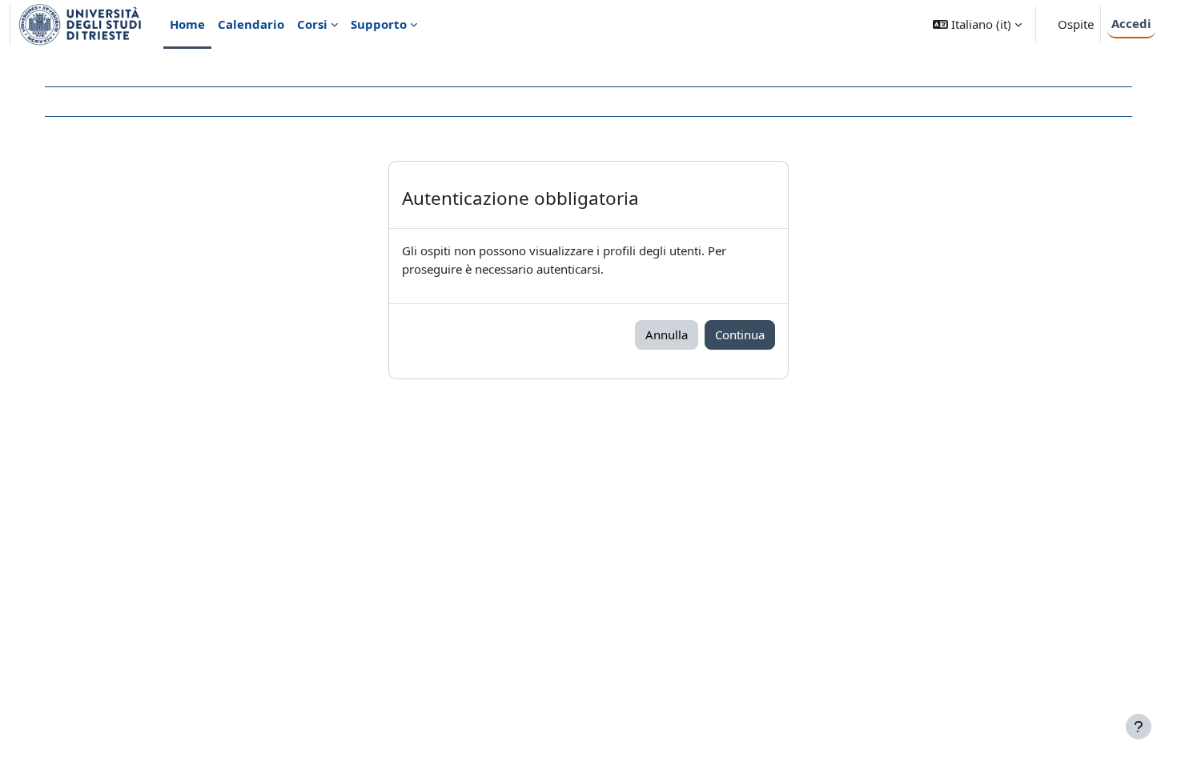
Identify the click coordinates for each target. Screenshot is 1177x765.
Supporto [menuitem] (379, 24)
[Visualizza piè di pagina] (1138, 726)
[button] (977, 24)
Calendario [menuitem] (251, 24)
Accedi (1131, 23)
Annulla (666, 334)
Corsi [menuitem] (312, 24)
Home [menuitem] (187, 24)
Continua (740, 334)
